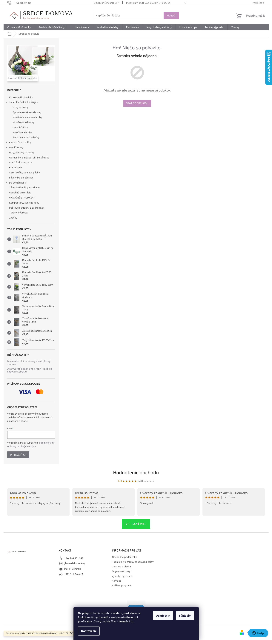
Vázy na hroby (20, 107)
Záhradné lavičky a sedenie (24, 188)
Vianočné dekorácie (20, 193)
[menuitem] (19, 27)
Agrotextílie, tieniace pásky (24, 173)
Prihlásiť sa (18, 454)
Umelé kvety (16, 147)
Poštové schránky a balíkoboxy (26, 208)
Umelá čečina (20, 127)
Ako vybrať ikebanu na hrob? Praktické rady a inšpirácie (30, 370)
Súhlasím (185, 616)
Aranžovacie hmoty (23, 122)
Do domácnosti (17, 183)
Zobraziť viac (136, 524)
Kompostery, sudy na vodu (24, 203)
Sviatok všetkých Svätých (23, 102)
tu (131, 621)
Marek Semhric (72, 569)
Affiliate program (121, 585)
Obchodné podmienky (106, 3)
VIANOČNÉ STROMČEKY (22, 198)
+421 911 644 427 (73, 558)
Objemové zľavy (121, 571)
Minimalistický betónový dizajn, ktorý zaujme (28, 362)
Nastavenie (89, 631)
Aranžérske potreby (20, 162)
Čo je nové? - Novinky (21, 97)
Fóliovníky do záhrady (21, 178)
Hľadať (171, 15)
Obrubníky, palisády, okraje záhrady (29, 158)
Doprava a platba (121, 567)
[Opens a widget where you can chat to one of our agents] (258, 633)
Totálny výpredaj (18, 213)
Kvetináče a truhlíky (20, 142)
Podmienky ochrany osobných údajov (148, 3)
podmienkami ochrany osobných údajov (30, 444)
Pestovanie (15, 167)
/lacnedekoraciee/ (74, 563)
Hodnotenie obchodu (136, 472)
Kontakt (116, 581)
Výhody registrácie (122, 576)
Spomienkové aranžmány (27, 112)
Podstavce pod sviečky (26, 137)
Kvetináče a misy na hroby (27, 117)
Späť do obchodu (137, 103)
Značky (13, 218)
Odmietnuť (163, 616)
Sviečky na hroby (22, 133)
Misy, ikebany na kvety (21, 153)
